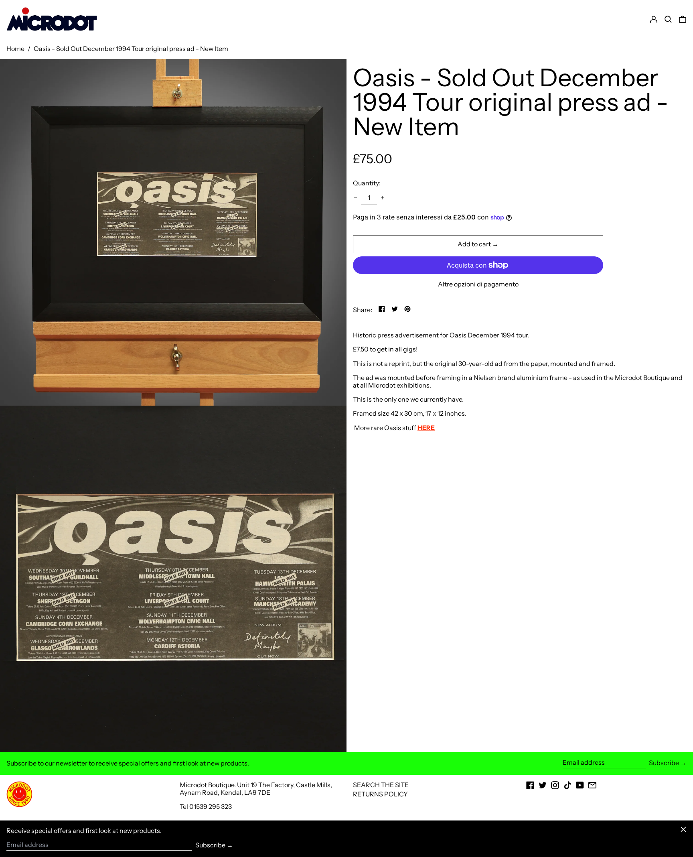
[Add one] (382, 197)
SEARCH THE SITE (381, 785)
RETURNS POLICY (380, 794)
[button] (683, 19)
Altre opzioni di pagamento (478, 284)
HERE (426, 427)
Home (15, 49)
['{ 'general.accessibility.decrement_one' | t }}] (355, 197)
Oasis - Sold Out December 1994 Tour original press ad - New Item (131, 49)
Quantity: (367, 183)
